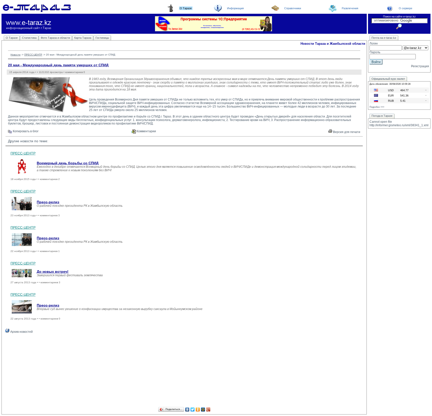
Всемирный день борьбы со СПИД (67, 163)
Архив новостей (21, 332)
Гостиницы (102, 37)
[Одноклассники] (197, 409)
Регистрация (420, 66)
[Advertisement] (184, 371)
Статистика (29, 37)
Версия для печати (346, 132)
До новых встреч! (52, 272)
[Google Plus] (208, 409)
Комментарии (146, 131)
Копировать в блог (25, 131)
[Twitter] (192, 409)
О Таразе (12, 37)
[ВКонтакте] (187, 409)
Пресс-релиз (48, 202)
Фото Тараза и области (55, 37)
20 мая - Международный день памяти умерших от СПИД (58, 65)
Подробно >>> (377, 107)
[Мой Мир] (203, 409)
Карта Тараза (82, 37)
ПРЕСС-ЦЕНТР (33, 54)
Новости (15, 54)
